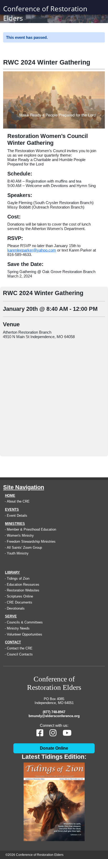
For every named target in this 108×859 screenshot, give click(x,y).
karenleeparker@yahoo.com (31, 250)
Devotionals (16, 608)
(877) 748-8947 (54, 712)
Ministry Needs (18, 628)
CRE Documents (19, 602)
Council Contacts (20, 654)
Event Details (17, 515)
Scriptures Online (20, 596)
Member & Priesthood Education (31, 529)
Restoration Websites (23, 590)
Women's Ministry (20, 535)
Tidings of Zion (18, 578)
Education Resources (23, 584)
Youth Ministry (18, 553)
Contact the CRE (20, 648)
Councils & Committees (25, 622)
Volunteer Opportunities (24, 634)
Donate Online (54, 748)
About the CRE (18, 501)
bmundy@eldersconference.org (54, 716)
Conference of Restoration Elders (45, 13)
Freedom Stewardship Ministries (31, 541)
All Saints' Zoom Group (24, 547)
